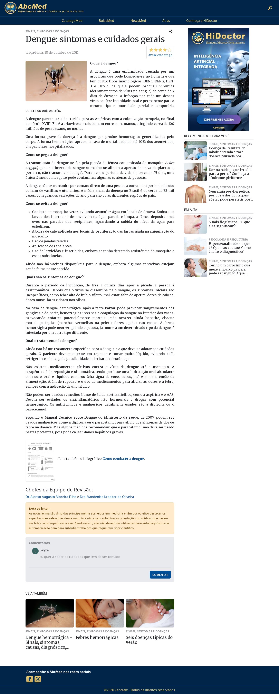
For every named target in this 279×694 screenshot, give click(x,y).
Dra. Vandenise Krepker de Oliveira (107, 496)
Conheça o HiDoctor (202, 20)
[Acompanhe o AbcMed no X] (38, 679)
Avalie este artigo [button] (160, 55)
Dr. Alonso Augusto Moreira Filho (51, 496)
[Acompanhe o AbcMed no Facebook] (29, 679)
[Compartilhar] (170, 31)
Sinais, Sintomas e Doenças (47, 31)
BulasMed (106, 20)
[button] (270, 8)
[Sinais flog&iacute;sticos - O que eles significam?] (195, 224)
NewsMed (138, 20)
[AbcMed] (44, 8)
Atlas (166, 20)
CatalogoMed (72, 20)
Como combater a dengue (123, 459)
